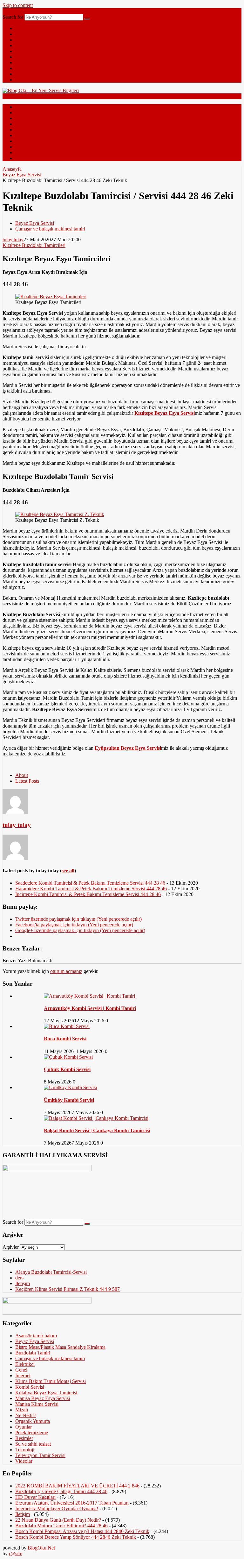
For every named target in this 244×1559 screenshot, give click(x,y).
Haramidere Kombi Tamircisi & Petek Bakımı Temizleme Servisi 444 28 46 (91, 888)
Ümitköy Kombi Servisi (69, 1100)
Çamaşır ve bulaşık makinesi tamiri (50, 228)
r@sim (15, 1553)
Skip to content (18, 5)
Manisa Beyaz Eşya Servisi (42, 1398)
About (21, 775)
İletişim (22, 1283)
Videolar (23, 74)
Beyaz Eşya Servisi (22, 174)
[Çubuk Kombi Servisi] (68, 1057)
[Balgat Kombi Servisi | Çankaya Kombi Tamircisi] (96, 1118)
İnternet (22, 45)
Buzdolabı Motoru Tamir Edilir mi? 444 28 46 (61, 1525)
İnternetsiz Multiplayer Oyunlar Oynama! (56, 1508)
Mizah (21, 51)
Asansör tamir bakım (36, 1335)
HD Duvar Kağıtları (35, 1497)
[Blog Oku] (41, 90)
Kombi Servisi (29, 1387)
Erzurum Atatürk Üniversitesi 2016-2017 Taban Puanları (72, 1502)
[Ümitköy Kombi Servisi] (70, 1087)
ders (19, 1277)
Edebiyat (24, 57)
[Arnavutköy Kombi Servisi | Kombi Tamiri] (89, 996)
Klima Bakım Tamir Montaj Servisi (50, 1381)
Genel (21, 34)
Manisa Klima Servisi (36, 1404)
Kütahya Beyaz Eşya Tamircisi (46, 1392)
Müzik (21, 79)
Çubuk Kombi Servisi (67, 1069)
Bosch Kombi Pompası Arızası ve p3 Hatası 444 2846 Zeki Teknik (82, 1531)
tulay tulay (13, 239)
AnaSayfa (25, 28)
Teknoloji (24, 39)
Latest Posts (27, 781)
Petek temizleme (31, 1432)
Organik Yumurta (32, 1421)
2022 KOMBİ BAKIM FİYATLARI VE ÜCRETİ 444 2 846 (77, 1485)
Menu (8, 11)
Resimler (24, 68)
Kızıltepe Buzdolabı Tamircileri (34, 245)
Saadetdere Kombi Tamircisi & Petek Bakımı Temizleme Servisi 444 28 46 (90, 883)
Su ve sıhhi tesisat (33, 1444)
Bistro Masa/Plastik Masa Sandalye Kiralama (60, 1347)
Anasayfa (12, 169)
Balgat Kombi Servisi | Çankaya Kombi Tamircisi (97, 1130)
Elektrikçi (25, 1364)
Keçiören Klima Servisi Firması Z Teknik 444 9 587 (67, 1289)
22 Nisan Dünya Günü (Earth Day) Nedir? (58, 1520)
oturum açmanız (66, 971)
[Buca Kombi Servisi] (67, 1026)
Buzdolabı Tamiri (32, 1352)
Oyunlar (23, 1427)
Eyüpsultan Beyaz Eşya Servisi (128, 748)
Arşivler (11, 1247)
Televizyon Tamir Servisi (40, 1455)
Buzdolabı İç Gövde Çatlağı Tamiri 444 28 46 (61, 1491)
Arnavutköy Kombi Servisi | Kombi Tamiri (90, 1008)
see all (68, 870)
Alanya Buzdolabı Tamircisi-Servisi (51, 1272)
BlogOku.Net (41, 1547)
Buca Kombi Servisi (65, 1038)
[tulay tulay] (15, 812)
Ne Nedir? (25, 62)
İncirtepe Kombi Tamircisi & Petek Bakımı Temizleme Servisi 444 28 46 (88, 894)
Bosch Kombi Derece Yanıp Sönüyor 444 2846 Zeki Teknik (75, 1537)
